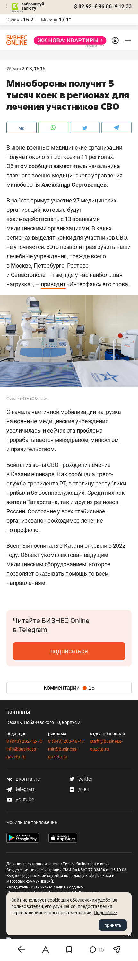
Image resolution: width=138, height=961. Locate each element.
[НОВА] (68, 40)
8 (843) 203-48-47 (66, 741)
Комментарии (69, 687)
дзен (83, 789)
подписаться (69, 651)
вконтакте (27, 779)
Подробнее (105, 912)
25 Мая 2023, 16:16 (25, 68)
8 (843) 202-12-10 (24, 741)
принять (112, 925)
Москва (49, 19)
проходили (73, 464)
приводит (53, 284)
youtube (24, 799)
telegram (25, 789)
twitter (84, 779)
